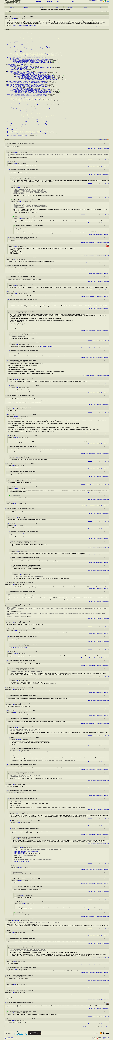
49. (11, 557)
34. (7, 471)
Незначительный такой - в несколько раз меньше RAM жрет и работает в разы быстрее (30, 104)
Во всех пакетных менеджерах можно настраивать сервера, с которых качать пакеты (27, 86)
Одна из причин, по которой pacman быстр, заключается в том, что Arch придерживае (32, 109)
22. (7, 414)
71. (10, 385)
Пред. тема (103, 1026)
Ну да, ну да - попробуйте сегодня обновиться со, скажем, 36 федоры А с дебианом (35, 77)
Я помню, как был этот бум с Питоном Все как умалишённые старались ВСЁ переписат (24, 132)
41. (7, 660)
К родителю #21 (92, 330)
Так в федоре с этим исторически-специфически (22, 73)
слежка (85, 7)
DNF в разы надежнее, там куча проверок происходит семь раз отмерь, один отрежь (27, 123)
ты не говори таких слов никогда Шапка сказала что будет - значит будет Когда (28, 48)
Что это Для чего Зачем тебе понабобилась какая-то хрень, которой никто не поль (31, 52)
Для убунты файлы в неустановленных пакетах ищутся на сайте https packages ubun (32, 51)
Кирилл (56, 37)
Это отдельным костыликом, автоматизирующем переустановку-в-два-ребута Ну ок (34, 75)
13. (6, 604)
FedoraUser (47, 59)
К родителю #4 (92, 432)
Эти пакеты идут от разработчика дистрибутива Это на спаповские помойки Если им (32, 55)
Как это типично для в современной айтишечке (16, 44)
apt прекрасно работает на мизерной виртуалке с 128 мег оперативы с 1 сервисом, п (27, 82)
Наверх (97, 148)
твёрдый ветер (51, 108)
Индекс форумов (95, 1026)
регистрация (100, 0)
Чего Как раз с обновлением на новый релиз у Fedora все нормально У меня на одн (32, 76)
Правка (97, 26)
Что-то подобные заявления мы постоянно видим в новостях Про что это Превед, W (24, 131)
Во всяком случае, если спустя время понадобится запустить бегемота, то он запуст (27, 95)
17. (7, 628)
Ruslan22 (48, 47)
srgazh (47, 41)
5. (7, 407)
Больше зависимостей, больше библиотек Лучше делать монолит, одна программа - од (24, 94)
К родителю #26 (92, 242)
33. (10, 169)
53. (7, 479)
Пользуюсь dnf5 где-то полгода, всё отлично (16, 71)
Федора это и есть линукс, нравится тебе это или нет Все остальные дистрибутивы (35, 35)
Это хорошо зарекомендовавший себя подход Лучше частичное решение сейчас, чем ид (27, 47)
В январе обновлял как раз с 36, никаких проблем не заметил (32, 78)
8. (5, 508)
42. (8, 446)
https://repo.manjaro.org (19, 852)
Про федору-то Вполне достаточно (22, 34)
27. (6, 703)
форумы (12, 7)
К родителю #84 (92, 214)
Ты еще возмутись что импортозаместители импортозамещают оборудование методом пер (46, 118)
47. (11, 541)
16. (6, 621)
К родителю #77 (92, 916)
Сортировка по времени (103, 139)
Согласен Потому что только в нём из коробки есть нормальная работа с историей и (27, 42)
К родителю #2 (92, 296)
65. (8, 237)
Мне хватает (53, 101)
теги (84, 1)
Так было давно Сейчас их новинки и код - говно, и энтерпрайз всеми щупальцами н (37, 37)
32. (8, 161)
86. (8, 726)
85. (7, 591)
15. (7, 276)
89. (12, 185)
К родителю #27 (92, 723)
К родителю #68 (92, 834)
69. (11, 820)
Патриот (20, 40)
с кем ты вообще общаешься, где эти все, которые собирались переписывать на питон (27, 133)
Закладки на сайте (9, 1037)
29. (7, 360)
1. (5, 143)
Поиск (81, 1)
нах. (40, 45)
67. (10, 350)
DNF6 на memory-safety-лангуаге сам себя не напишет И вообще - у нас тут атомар (29, 46)
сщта (20, 125)
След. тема (107, 1026)
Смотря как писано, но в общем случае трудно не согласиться (22, 98)
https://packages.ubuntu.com (46, 346)
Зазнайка (38, 98)
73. (12, 837)
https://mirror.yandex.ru (56, 632)
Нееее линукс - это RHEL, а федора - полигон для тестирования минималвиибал (36, 36)
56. (7, 695)
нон (31, 66)
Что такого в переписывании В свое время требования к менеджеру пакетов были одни (27, 59)
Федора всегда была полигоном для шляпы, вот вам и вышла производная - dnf (36, 115)
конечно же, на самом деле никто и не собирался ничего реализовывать (24, 45)
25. (8, 435)
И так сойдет (15, 40)
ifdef (45, 42)
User (31, 34)
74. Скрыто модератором (16, 865)
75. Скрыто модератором (16, 872)
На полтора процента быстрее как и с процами (16, 128)
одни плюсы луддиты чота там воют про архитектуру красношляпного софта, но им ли (30, 60)
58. (7, 718)
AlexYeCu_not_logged (40, 74)
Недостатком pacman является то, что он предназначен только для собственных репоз (37, 111)
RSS (100, 7)
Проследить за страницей (11, 1038)
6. (5, 463)
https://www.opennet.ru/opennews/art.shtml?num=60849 (24, 25)
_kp (45, 95)
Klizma (20, 32)
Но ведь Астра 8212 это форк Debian (33, 117)
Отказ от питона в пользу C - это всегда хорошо (17, 97)
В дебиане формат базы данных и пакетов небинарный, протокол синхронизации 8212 (30, 67)
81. (6, 1002)
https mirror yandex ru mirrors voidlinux (22, 88)
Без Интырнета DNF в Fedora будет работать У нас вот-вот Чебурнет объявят (23, 85)
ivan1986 (36, 119)
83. (7, 764)
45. (10, 549)
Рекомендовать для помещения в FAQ (86, 1026)
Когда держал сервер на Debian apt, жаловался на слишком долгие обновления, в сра (27, 126)
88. (10, 737)
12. (6, 582)
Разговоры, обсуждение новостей (15, 12)
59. (7, 982)
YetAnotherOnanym (46, 121)
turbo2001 (46, 72)
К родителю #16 (92, 665)
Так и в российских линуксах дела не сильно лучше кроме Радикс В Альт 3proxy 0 (32, 92)
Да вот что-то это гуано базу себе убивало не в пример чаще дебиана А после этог (29, 124)
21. (7, 291)
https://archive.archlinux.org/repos (21, 861)
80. (7, 967)
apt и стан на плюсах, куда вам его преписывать (20, 66)
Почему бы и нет (13, 58)
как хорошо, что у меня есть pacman (14, 106)
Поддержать (100, 1038)
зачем (11, 65)
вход (96, 0)
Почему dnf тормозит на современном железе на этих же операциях (26, 61)
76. (12, 878)
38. (8, 311)
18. (8, 636)
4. (5, 395)
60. (12, 565)
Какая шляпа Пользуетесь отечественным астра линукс (34, 116)
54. (8, 378)
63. (13, 572)
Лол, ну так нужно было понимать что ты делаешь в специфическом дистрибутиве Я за (32, 101)
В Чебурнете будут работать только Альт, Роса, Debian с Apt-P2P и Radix (25, 90)
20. (7, 516)
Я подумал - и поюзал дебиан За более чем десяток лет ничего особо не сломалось (35, 102)
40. (6, 918)
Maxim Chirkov (105, 1037)
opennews (14, 18)
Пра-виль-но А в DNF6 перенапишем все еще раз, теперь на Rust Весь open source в (24, 57)
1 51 (11, 129)
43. (10, 531)
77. (13, 886)
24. (8, 299)
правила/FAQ (26, 7)
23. (6, 687)
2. (5, 265)
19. (10, 644)
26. (7, 151)
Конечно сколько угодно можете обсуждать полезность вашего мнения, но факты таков (35, 110)
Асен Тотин (44, 57)
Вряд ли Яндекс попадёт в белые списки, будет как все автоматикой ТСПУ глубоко (29, 89)
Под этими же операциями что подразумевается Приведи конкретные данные (30, 62)
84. (11, 177)
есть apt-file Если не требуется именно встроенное (25, 50)
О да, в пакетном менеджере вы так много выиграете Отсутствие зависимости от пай (27, 103)
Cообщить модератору (104, 26)
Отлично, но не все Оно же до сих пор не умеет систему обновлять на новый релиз (27, 72)
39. (10, 333)
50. (6, 975)
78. (8, 651)
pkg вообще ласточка (14, 125)
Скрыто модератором (19, 68)
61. (10, 456)
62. (7, 257)
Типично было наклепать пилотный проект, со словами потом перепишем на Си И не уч (27, 53)
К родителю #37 (92, 554)
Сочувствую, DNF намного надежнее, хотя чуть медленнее (22, 107)
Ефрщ (37, 33)
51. (7, 959)
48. (7, 938)
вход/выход (70, 7)
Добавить (94, 1038)
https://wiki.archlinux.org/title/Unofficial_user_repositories (26, 851)
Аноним (60, 38)
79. (13, 845)
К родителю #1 (92, 262)
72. (11, 828)
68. (10, 812)
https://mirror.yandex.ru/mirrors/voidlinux (19, 647)
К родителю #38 (92, 347)
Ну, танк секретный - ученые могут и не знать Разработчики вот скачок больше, (39, 79)
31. (7, 710)
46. (7, 790)
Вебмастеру (106, 1038)
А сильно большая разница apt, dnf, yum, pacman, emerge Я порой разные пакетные (24, 81)
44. (6, 930)
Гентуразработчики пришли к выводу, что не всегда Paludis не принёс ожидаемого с (26, 99)
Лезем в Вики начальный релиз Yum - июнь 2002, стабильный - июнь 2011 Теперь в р (24, 121)
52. (10, 342)
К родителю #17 (92, 657)
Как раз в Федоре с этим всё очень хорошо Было (25, 74)
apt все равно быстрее (11, 122)
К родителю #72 (92, 869)
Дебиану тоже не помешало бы (13, 64)
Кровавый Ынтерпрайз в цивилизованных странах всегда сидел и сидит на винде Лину (40, 38)
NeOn (44, 132)
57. (6, 990)
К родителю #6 (92, 484)
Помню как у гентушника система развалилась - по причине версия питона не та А (29, 100)
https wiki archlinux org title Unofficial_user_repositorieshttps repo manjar (37, 112)
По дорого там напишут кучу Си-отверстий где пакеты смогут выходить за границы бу (30, 54)
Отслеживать (106, 14)
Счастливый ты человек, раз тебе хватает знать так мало (24, 33)
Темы (99, 1026)
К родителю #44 (92, 964)
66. (8, 798)
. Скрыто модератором (14, 495)
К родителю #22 (92, 453)
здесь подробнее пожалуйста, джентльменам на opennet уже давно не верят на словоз (30, 108)
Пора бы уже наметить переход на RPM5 (15, 135)
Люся (53, 35)
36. (6, 782)
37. (8, 523)
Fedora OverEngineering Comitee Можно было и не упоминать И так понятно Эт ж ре (24, 84)
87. (8, 772)
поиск (41, 7)
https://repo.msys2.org (19, 853)
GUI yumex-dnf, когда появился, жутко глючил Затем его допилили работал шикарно (29, 49)
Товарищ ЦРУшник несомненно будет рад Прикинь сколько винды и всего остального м (30, 91)
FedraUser (49, 62)
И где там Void (16, 87)
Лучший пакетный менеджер (13, 32)
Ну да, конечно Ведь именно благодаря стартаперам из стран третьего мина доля (42, 39)
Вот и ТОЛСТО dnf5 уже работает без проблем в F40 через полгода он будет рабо (29, 41)
